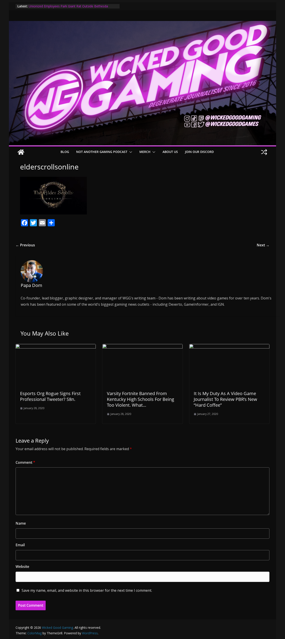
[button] (129, 152)
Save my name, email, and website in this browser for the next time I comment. (87, 590)
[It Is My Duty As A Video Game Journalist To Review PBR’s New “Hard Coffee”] (229, 347)
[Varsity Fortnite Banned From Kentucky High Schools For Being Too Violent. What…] (142, 347)
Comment (25, 462)
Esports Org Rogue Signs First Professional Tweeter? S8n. (50, 396)
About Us (170, 152)
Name (21, 523)
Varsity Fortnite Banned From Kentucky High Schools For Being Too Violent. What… (140, 399)
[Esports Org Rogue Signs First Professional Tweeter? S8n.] (56, 347)
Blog (65, 152)
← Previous (25, 245)
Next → (263, 245)
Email (20, 544)
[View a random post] (264, 152)
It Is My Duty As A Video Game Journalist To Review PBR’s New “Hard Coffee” (225, 399)
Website (22, 566)
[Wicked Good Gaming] (142, 24)
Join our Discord (199, 152)
